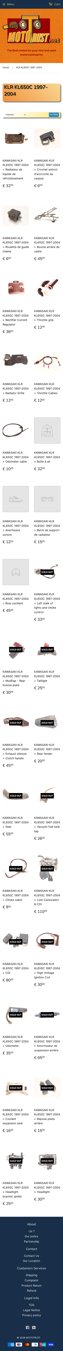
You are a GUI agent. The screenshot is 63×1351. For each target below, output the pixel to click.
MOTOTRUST (33, 1337)
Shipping (31, 1275)
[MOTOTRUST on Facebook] (27, 1328)
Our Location (31, 1261)
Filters (54, 114)
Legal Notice (31, 1310)
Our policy (31, 1236)
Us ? (31, 1231)
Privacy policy (31, 1315)
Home (6, 67)
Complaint (31, 1280)
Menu (10, 4)
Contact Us (31, 1255)
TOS (31, 1305)
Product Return (31, 1285)
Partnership (31, 1241)
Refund (31, 1290)
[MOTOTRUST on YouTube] (34, 1328)
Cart (57, 4)
